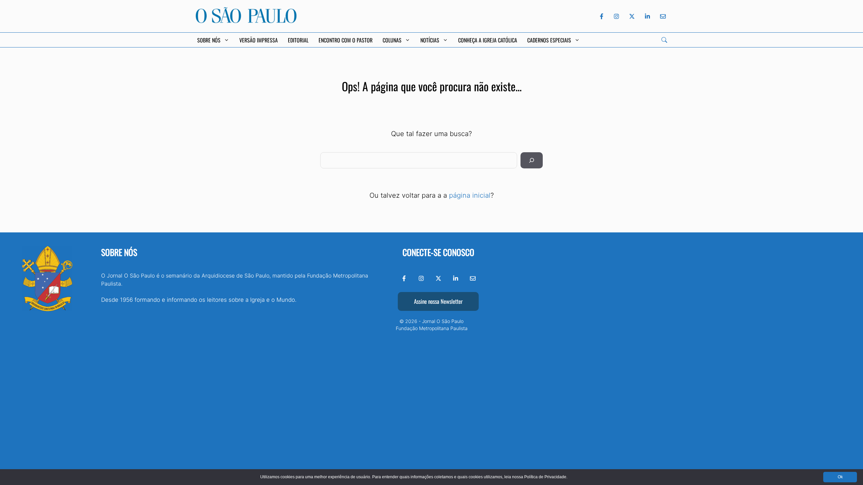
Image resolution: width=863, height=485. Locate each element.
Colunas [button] (392, 40)
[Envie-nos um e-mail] (661, 16)
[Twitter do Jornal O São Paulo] (632, 16)
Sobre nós (119, 252)
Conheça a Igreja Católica (487, 40)
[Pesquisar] (531, 160)
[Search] (664, 39)
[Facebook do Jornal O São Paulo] (601, 16)
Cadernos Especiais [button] (549, 40)
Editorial (298, 40)
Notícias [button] (429, 40)
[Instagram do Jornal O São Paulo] (616, 16)
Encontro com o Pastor (346, 40)
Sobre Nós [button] (208, 40)
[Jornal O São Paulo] (246, 21)
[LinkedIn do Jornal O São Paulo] (647, 16)
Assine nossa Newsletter (438, 301)
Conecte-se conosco (438, 252)
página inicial (469, 195)
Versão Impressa (258, 40)
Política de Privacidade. (545, 477)
